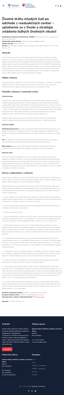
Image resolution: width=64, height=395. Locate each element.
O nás (33, 362)
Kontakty (34, 375)
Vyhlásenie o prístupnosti (38, 386)
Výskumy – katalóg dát (38, 368)
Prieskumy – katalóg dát (39, 365)
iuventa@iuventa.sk (41, 342)
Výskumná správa (39, 297)
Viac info (7, 349)
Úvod (33, 359)
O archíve (35, 372)
